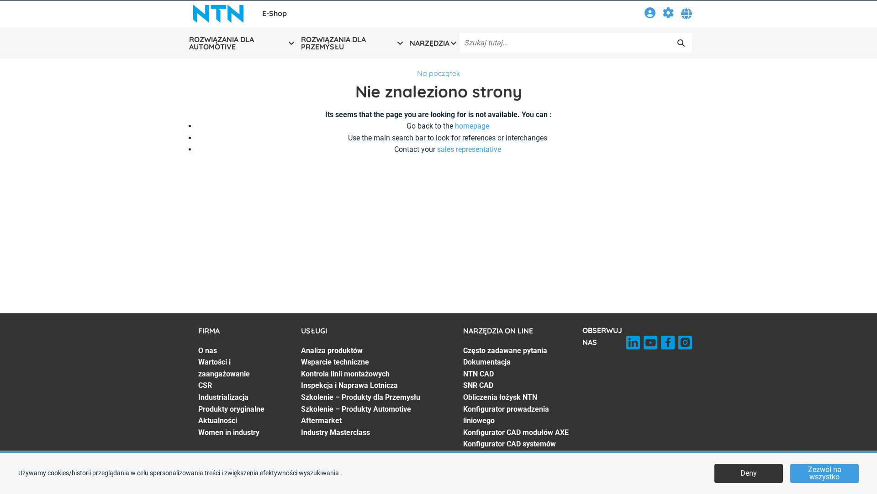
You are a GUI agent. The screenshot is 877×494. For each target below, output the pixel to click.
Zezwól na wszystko (824, 473)
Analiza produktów (332, 350)
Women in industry (228, 432)
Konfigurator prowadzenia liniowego (506, 415)
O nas (207, 350)
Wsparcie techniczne (335, 362)
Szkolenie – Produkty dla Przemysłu (360, 397)
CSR (205, 385)
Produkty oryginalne (231, 409)
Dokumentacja (487, 362)
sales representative (469, 149)
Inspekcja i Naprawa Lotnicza (349, 385)
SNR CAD (478, 385)
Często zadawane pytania (505, 350)
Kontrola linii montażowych (345, 374)
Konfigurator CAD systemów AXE (509, 450)
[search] (681, 43)
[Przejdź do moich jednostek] (668, 14)
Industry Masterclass (335, 432)
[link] (650, 14)
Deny (748, 473)
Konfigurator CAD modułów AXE (516, 432)
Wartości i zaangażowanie (224, 368)
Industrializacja (223, 397)
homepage (472, 126)
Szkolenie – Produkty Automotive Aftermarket (356, 415)
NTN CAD (478, 374)
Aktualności (217, 420)
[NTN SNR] (218, 14)
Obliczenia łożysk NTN (500, 397)
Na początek (438, 73)
